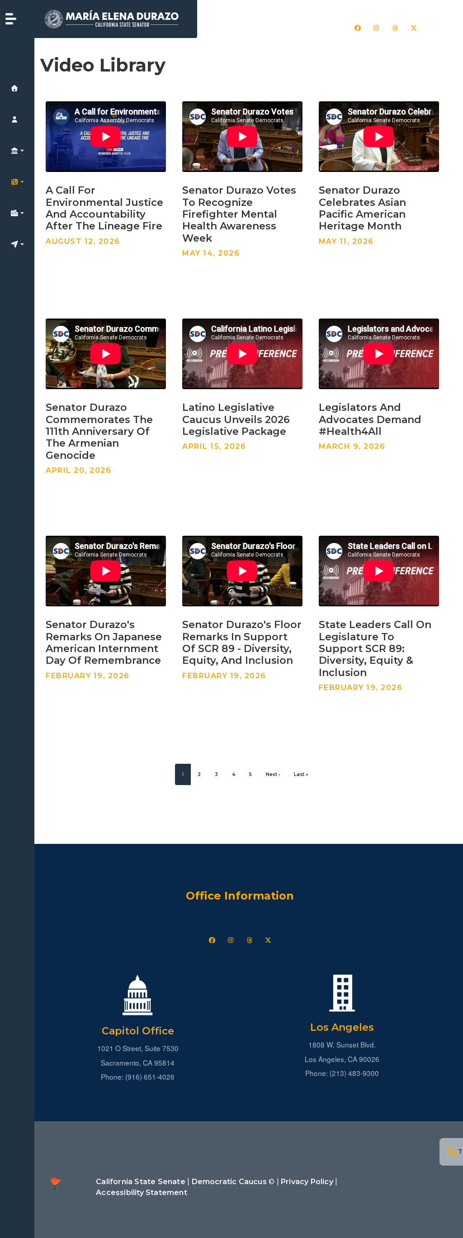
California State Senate (140, 1181)
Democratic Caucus (229, 1181)
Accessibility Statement (141, 1192)
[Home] (115, 19)
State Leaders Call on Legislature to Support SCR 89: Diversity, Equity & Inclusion (375, 649)
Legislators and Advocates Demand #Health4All (370, 419)
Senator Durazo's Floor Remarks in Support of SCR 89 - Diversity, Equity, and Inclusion (242, 643)
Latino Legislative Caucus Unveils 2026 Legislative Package (236, 419)
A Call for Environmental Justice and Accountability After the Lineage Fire (104, 208)
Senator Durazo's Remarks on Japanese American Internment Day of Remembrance (104, 643)
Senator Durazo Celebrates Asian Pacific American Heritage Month (362, 208)
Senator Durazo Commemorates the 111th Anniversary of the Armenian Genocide (99, 431)
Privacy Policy (307, 1181)
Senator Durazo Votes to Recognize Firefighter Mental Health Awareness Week (239, 214)
